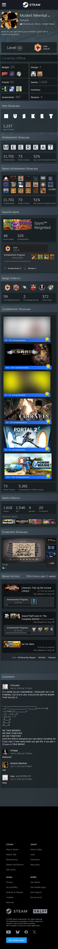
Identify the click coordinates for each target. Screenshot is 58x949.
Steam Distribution (15, 864)
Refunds (10, 902)
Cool (15, 247)
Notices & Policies (14, 892)
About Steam (12, 849)
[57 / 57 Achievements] (26, 392)
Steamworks (12, 859)
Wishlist (41, 657)
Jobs (32, 854)
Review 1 (32, 268)
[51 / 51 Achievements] (26, 447)
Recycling (34, 864)
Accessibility (12, 887)
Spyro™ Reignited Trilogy (42, 227)
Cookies (9, 897)
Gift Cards (10, 869)
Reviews (52, 657)
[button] (14, 48)
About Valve (36, 849)
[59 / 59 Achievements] (26, 337)
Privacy (9, 882)
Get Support (36, 892)
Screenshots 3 (14, 268)
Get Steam (35, 882)
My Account (36, 897)
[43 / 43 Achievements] (28, 419)
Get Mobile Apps (16, 940)
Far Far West (28, 644)
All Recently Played (26, 657)
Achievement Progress (14, 255)
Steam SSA (11, 854)
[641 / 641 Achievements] (28, 365)
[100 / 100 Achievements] (28, 474)
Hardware (35, 859)
